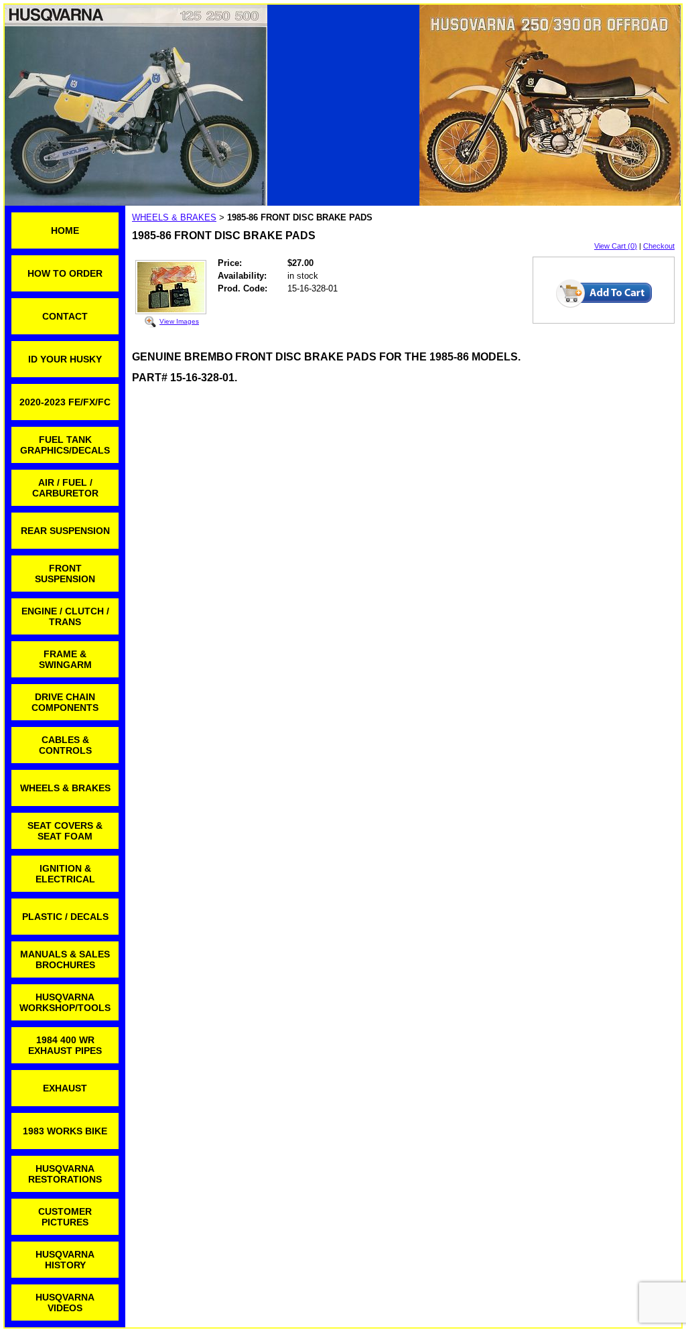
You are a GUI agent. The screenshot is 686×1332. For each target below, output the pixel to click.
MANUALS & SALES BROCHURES (65, 959)
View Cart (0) (615, 246)
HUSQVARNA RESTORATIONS (65, 1174)
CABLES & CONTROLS (65, 745)
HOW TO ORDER (64, 273)
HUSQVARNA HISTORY (65, 1259)
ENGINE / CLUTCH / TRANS (65, 616)
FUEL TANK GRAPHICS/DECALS (65, 445)
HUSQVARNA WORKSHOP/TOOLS (65, 1002)
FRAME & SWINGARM (65, 659)
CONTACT (65, 316)
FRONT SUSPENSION (65, 573)
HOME (65, 230)
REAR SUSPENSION (65, 530)
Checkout (659, 246)
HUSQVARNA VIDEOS (65, 1302)
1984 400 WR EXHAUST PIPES (65, 1045)
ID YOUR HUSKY (65, 359)
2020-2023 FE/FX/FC (65, 402)
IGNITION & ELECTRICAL (65, 873)
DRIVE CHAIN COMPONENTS (64, 702)
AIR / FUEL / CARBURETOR (65, 487)
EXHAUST (65, 1088)
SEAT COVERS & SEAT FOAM (64, 831)
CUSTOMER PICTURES (65, 1216)
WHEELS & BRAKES (65, 788)
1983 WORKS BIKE (65, 1131)
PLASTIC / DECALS (65, 916)
